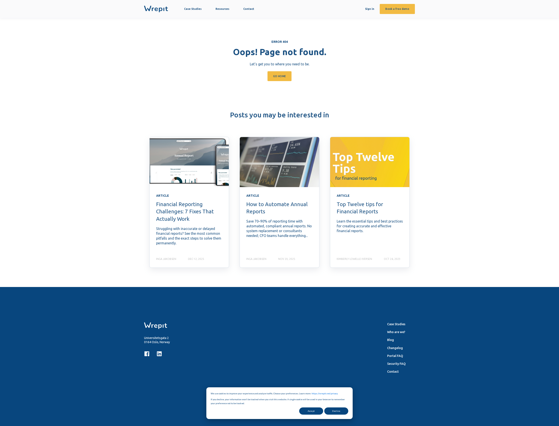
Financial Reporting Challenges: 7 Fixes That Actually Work (185, 211)
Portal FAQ (395, 356)
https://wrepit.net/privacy (325, 393)
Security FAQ (396, 363)
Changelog (395, 348)
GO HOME (279, 76)
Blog (390, 340)
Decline (336, 411)
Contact (393, 371)
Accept (311, 411)
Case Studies (396, 324)
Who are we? (396, 332)
